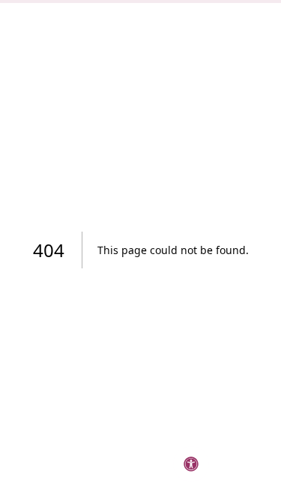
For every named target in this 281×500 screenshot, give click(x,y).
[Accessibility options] (191, 464)
